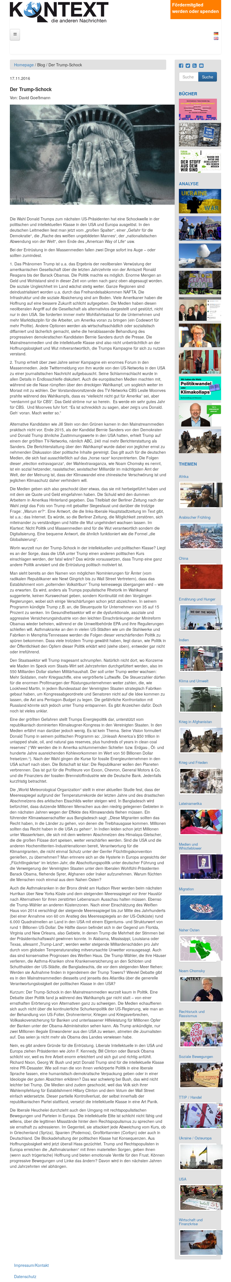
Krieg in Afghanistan (195, 721)
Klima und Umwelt (193, 680)
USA (182, 1179)
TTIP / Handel (190, 1097)
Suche (207, 77)
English (216, 38)
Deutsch (216, 33)
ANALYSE (189, 183)
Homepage (24, 64)
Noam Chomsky (192, 970)
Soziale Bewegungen (196, 1056)
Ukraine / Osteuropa (195, 1138)
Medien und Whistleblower (190, 846)
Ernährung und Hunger (197, 599)
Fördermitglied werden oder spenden (195, 7)
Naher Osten (189, 930)
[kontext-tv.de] (59, 11)
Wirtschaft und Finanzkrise (191, 1221)
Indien (184, 639)
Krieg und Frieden (193, 762)
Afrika (183, 476)
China (183, 558)
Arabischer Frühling (194, 517)
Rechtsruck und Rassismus (192, 1013)
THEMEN (188, 464)
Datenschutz (25, 1276)
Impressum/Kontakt (31, 1265)
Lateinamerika (190, 803)
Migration (186, 888)
